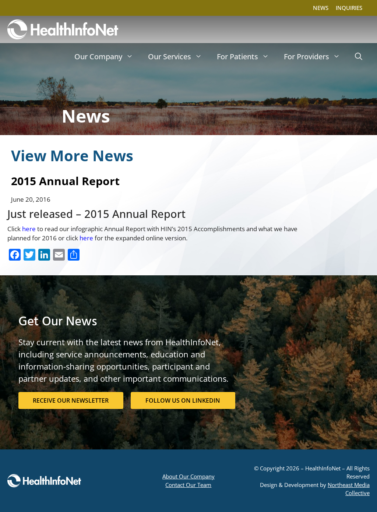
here (29, 229)
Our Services (169, 56)
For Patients (237, 56)
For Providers (306, 56)
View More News (72, 155)
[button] (359, 56)
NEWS (320, 7)
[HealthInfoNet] (62, 29)
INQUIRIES (349, 7)
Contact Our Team (188, 484)
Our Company (98, 56)
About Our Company (188, 476)
